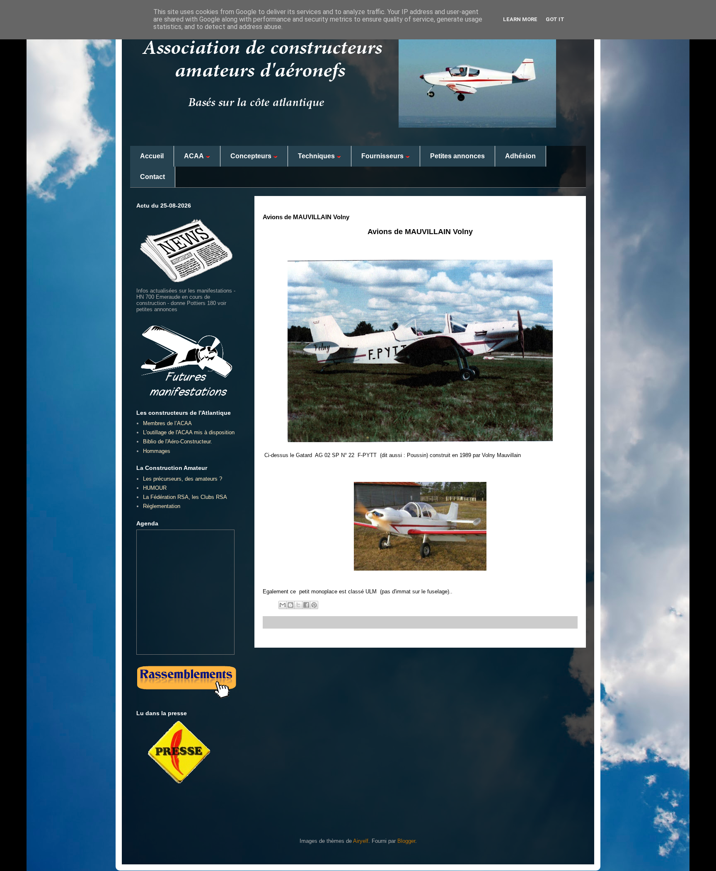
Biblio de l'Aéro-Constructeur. (177, 441)
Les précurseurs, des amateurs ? (182, 479)
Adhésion (520, 156)
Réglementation (161, 506)
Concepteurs (250, 156)
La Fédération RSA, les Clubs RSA (185, 497)
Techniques (316, 156)
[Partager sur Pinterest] (314, 605)
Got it (555, 19)
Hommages (156, 451)
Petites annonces (457, 156)
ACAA (194, 156)
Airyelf (360, 841)
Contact (152, 176)
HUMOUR (155, 488)
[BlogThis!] (290, 605)
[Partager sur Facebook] (306, 605)
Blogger (406, 841)
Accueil (152, 156)
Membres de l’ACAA (167, 423)
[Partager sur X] (298, 605)
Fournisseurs (382, 156)
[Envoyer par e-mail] (282, 605)
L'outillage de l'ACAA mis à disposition (189, 432)
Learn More (520, 19)
